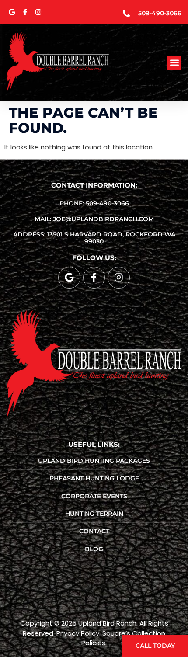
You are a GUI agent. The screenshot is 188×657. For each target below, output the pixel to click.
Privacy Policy (77, 633)
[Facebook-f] (25, 12)
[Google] (12, 12)
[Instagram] (38, 12)
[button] (174, 63)
